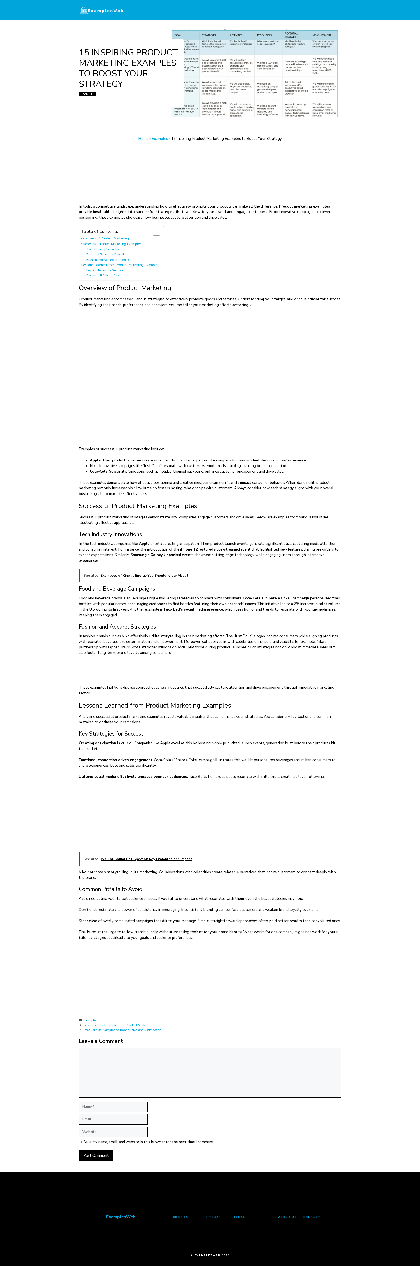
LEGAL (239, 1217)
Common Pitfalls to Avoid (103, 275)
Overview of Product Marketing (105, 238)
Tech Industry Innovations (104, 249)
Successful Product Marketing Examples (111, 243)
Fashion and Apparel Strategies (108, 260)
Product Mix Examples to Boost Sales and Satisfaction (122, 1030)
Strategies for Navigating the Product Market (116, 1025)
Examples (87, 94)
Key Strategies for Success (105, 270)
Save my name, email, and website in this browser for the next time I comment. (149, 1142)
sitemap (213, 1217)
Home (143, 138)
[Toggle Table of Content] (154, 232)
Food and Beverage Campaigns (107, 254)
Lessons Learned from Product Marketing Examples (120, 264)
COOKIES (180, 1217)
